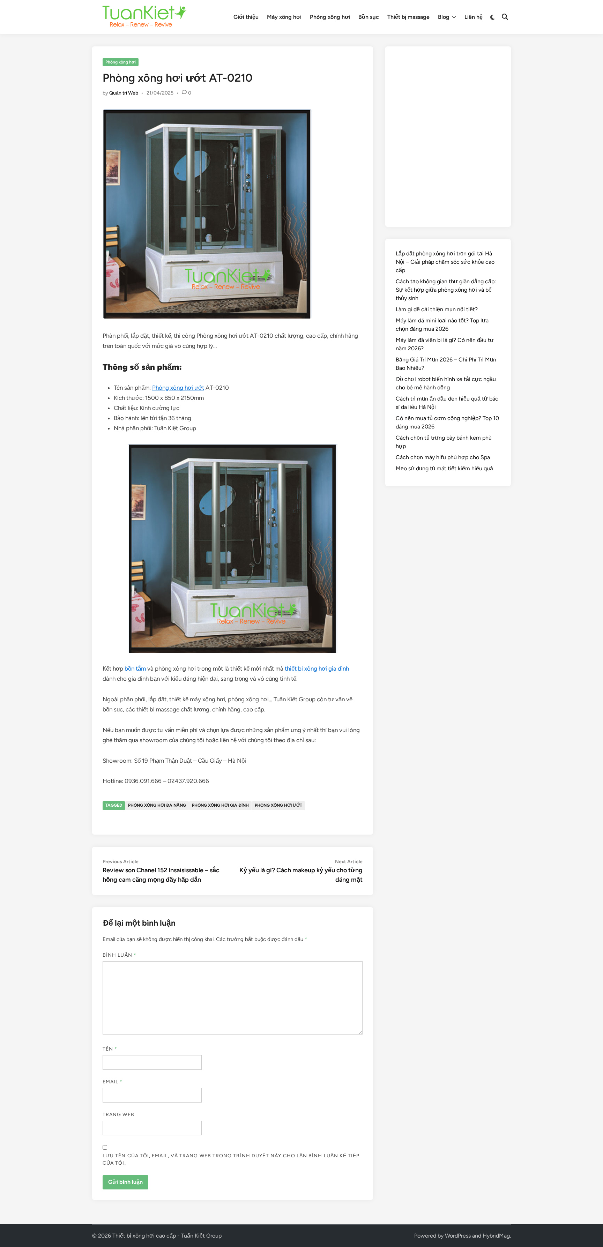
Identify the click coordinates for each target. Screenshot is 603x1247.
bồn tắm (135, 668)
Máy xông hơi (284, 17)
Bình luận (119, 955)
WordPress (458, 1235)
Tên (110, 1049)
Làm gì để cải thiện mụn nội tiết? (437, 309)
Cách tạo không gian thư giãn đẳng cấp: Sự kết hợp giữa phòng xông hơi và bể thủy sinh (446, 289)
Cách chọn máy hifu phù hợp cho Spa (443, 457)
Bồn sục (368, 17)
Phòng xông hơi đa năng (157, 805)
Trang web (118, 1115)
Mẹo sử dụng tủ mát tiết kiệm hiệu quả (444, 468)
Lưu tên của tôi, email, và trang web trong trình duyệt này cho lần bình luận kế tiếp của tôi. (231, 1159)
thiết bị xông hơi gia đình (317, 668)
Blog (443, 17)
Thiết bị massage (408, 17)
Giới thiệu (246, 17)
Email (113, 1082)
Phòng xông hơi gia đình (220, 805)
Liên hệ (473, 17)
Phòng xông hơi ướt (178, 387)
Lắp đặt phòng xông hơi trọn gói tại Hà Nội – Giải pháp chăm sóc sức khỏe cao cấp (445, 262)
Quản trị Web (123, 93)
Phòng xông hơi (330, 17)
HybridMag (496, 1235)
